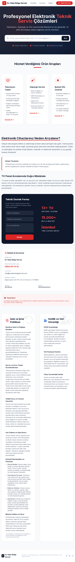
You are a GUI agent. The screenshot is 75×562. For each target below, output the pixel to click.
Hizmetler (33, 3)
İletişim (50, 3)
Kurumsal (42, 3)
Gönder (19, 237)
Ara (65, 38)
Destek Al (8, 120)
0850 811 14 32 (65, 3)
